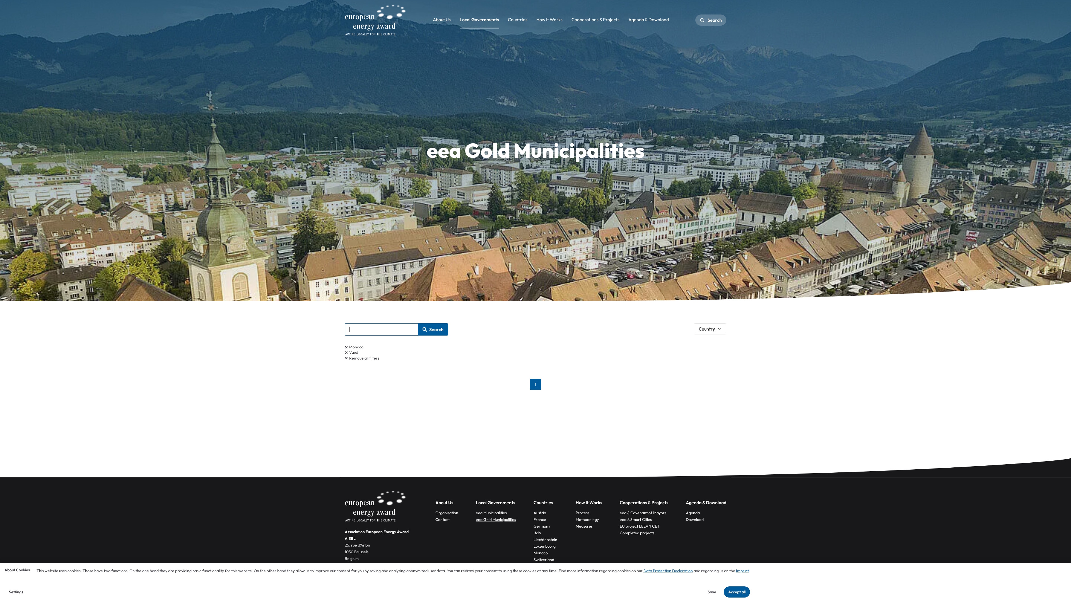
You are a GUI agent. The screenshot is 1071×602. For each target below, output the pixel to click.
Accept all (737, 591)
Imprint (742, 570)
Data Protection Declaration (668, 570)
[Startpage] (375, 20)
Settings (16, 591)
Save (712, 591)
